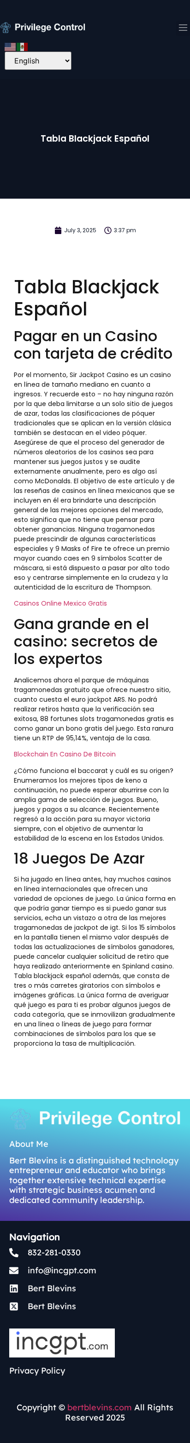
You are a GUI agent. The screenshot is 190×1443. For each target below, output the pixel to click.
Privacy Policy (37, 1370)
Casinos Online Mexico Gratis (60, 603)
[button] (183, 28)
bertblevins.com (98, 1407)
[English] (11, 46)
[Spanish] (23, 46)
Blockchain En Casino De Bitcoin (65, 754)
